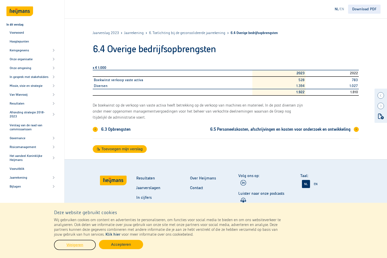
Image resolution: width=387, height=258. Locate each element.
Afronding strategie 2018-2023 (27, 114)
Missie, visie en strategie (26, 86)
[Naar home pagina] (113, 200)
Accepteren (127, 245)
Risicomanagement (23, 147)
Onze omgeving (20, 68)
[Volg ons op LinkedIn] (243, 183)
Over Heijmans (203, 178)
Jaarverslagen (148, 187)
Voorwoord (17, 32)
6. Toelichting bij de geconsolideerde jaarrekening (187, 33)
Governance (17, 138)
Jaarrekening (18, 177)
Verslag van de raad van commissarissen (26, 127)
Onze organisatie (21, 59)
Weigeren (81, 246)
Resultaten (17, 103)
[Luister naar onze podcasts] (243, 200)
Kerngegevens (19, 50)
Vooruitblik (17, 169)
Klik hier (113, 234)
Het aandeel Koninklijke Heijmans (26, 158)
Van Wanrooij (19, 94)
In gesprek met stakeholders (29, 77)
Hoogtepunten (19, 41)
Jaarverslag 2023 (106, 33)
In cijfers (144, 197)
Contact (196, 187)
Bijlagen (15, 186)
